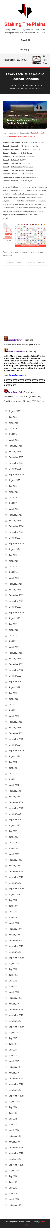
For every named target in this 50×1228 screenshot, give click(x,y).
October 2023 (15, 607)
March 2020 (14, 854)
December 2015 (16, 1147)
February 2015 (15, 1205)
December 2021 (16, 733)
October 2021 (15, 745)
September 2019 (16, 889)
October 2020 (15, 814)
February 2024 (15, 584)
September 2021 (16, 751)
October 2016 (15, 1090)
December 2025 (16, 457)
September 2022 (16, 681)
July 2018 (13, 969)
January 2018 (15, 1004)
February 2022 (15, 722)
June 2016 (13, 1113)
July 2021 (13, 762)
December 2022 (16, 664)
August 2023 (14, 618)
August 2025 (14, 480)
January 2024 (15, 589)
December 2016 (16, 1078)
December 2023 (16, 595)
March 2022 (14, 716)
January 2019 (15, 935)
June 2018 (13, 975)
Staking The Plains (25, 24)
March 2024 (14, 578)
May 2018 (13, 981)
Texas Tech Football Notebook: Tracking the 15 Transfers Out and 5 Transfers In (37, 263)
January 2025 (15, 520)
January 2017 (15, 1073)
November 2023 (16, 601)
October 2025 (15, 469)
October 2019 (15, 883)
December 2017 (16, 1009)
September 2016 (16, 1096)
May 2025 (13, 497)
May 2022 (13, 704)
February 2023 (15, 653)
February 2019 (15, 929)
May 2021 (13, 774)
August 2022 (14, 687)
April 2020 (13, 848)
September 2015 (16, 1165)
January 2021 (14, 797)
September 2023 (16, 612)
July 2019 (13, 900)
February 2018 (15, 998)
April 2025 (13, 503)
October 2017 (15, 1021)
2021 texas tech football (18, 252)
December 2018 (16, 940)
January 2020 (15, 866)
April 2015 (13, 1193)
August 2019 (14, 894)
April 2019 (13, 917)
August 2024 (14, 549)
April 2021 (13, 779)
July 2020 (13, 831)
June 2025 (13, 492)
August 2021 (14, 756)
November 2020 (16, 808)
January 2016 (14, 1142)
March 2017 (14, 1061)
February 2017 (15, 1067)
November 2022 (16, 670)
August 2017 (14, 1032)
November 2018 (16, 946)
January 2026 (15, 451)
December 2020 (16, 802)
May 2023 (13, 635)
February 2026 (15, 446)
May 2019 (13, 912)
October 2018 (15, 952)
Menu (27, 49)
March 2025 (14, 509)
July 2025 (13, 486)
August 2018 (14, 963)
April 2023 (13, 641)
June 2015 (13, 1182)
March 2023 (14, 647)
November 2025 (16, 463)
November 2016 (16, 1084)
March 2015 (14, 1199)
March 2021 (14, 785)
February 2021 (15, 791)
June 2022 (13, 699)
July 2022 (13, 693)
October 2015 (15, 1159)
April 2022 (13, 710)
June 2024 (13, 561)
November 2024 (16, 532)
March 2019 (14, 923)
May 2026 (13, 428)
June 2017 (13, 1044)
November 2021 (16, 739)
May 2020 (13, 843)
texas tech (33, 252)
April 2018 (13, 986)
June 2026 (13, 423)
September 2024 (16, 543)
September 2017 (16, 1027)
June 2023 (13, 630)
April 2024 (13, 572)
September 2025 (16, 474)
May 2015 (13, 1188)
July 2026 (13, 417)
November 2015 (16, 1153)
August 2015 (14, 1170)
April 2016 (13, 1124)
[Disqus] (25, 299)
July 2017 (13, 1038)
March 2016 (14, 1130)
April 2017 (13, 1055)
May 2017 (13, 1050)
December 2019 (16, 871)
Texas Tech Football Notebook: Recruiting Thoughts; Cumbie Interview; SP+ (15, 263)
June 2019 (13, 906)
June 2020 (13, 837)
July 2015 (13, 1176)
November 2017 (16, 1015)
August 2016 (14, 1101)
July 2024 (13, 555)
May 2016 (13, 1119)
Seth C (27, 116)
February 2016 (15, 1136)
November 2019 (16, 877)
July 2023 (13, 624)
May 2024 (13, 566)
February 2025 (15, 515)
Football (11, 111)
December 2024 (16, 526)
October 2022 (15, 676)
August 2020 (14, 825)
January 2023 (15, 658)
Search (24, 40)
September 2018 (16, 958)
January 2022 (15, 727)
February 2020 (15, 860)
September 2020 (16, 820)
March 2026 (14, 440)
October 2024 (15, 538)
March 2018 (14, 992)
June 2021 (13, 768)
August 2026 (14, 411)
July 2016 (13, 1107)
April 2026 (13, 434)
